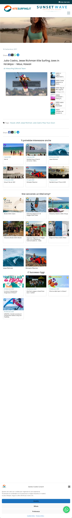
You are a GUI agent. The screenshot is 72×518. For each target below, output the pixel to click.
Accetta (36, 501)
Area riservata (65, 2)
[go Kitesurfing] (53, 75)
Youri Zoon (51, 123)
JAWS (18, 123)
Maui (44, 123)
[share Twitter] (12, 55)
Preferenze (36, 511)
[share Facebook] (9, 55)
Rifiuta (36, 506)
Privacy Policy (40, 516)
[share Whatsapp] (15, 55)
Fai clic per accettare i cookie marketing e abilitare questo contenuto (26, 84)
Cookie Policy (31, 516)
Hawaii (12, 123)
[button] (69, 487)
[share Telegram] (18, 55)
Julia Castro (37, 123)
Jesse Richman (26, 123)
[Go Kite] (18, 11)
